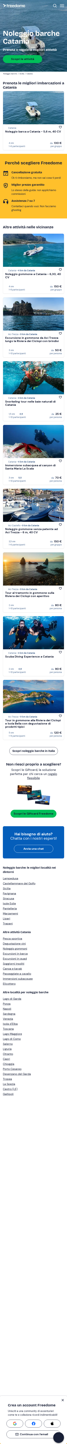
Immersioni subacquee (18, 979)
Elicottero (9, 984)
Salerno (8, 1044)
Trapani (8, 923)
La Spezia (9, 1084)
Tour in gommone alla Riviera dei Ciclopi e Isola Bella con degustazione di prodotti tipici (33, 723)
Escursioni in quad (15, 959)
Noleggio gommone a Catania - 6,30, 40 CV (33, 275)
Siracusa (8, 898)
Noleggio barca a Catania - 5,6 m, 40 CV (33, 131)
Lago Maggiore (12, 1034)
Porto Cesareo (12, 1069)
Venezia (8, 1019)
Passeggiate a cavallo (17, 974)
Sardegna (9, 1014)
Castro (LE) (10, 1089)
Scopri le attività (22, 59)
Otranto (8, 1054)
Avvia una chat (33, 849)
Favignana (9, 893)
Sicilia (7, 888)
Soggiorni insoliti (13, 964)
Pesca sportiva (12, 938)
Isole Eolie (9, 903)
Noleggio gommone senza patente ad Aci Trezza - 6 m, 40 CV (31, 530)
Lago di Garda (12, 999)
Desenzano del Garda (17, 1074)
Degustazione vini (14, 943)
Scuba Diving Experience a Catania (29, 656)
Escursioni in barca (15, 954)
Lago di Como (12, 1039)
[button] (58, 1437)
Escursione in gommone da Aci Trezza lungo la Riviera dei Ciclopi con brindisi (32, 339)
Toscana (8, 1029)
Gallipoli (8, 1094)
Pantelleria (10, 908)
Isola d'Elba (10, 1024)
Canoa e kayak (12, 969)
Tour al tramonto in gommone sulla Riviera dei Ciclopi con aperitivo (29, 594)
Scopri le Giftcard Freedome (33, 813)
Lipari (6, 918)
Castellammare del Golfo (19, 883)
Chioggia (8, 1064)
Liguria (7, 1049)
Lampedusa (10, 878)
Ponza (7, 1004)
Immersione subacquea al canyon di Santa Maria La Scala (30, 466)
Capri (6, 1059)
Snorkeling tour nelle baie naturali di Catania (30, 403)
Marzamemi (10, 913)
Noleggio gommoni (15, 948)
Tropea (7, 1079)
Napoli (7, 1009)
